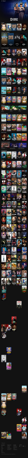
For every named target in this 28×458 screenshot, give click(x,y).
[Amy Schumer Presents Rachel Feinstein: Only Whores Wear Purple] (14, 181)
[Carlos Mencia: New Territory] (3, 212)
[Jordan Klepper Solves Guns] (8, 320)
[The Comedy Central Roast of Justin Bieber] (24, 227)
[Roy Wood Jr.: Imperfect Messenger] (24, 381)
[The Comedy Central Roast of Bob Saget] (19, 220)
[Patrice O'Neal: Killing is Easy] (3, 374)
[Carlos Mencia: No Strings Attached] (8, 212)
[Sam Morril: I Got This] (19, 397)
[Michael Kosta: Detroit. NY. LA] (3, 350)
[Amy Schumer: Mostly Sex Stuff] (24, 181)
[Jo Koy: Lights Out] (24, 304)
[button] (3, 27)
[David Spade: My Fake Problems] (24, 250)
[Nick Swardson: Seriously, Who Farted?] (19, 358)
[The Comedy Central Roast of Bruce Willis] (24, 220)
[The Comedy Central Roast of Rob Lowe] (8, 235)
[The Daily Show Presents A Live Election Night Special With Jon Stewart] (3, 250)
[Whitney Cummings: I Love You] (19, 435)
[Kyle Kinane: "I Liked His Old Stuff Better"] (19, 335)
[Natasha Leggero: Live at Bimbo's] (24, 350)
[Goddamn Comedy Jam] (19, 274)
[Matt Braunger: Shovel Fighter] (24, 343)
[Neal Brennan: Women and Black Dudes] (14, 358)
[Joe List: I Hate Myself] (8, 312)
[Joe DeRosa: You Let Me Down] (3, 312)
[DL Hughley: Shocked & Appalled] (19, 243)
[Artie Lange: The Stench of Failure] (19, 189)
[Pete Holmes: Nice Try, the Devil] (19, 374)
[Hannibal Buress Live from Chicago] (8, 281)
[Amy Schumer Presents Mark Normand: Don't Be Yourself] (8, 181)
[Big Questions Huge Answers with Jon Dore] (19, 197)
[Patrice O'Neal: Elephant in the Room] (24, 366)
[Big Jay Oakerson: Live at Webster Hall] (14, 197)
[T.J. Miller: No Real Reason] (24, 404)
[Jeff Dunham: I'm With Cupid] (24, 289)
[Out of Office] (19, 366)
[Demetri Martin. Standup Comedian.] (8, 258)
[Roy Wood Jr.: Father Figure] (19, 381)
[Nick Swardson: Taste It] (24, 358)
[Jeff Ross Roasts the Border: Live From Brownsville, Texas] (3, 304)
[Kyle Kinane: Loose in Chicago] (24, 335)
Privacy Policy (8, 447)
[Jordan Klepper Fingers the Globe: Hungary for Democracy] (14, 320)
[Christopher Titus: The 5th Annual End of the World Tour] (3, 220)
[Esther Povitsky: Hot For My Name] (24, 266)
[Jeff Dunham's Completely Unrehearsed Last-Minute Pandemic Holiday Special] (3, 297)
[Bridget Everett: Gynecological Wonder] (3, 204)
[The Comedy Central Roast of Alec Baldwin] (14, 220)
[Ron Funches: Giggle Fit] (14, 381)
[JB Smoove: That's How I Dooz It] (8, 289)
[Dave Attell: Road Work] (19, 250)
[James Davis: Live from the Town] (14, 289)
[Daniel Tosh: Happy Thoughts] (14, 250)
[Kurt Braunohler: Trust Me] (8, 335)
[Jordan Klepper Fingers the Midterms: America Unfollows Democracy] (19, 320)
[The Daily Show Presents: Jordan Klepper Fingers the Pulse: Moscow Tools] (3, 327)
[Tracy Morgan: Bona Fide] (24, 420)
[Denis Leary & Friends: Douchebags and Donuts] (14, 258)
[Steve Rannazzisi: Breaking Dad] (8, 404)
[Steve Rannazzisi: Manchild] (14, 404)
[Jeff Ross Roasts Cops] (19, 297)
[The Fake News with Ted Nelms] (14, 274)
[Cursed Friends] (14, 243)
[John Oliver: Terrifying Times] (3, 320)
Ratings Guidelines (15, 447)
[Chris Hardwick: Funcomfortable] (24, 212)
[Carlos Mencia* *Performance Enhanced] (24, 204)
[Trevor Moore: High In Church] (3, 427)
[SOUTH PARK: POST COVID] (19, 389)
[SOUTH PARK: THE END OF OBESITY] (14, 397)
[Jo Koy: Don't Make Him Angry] (19, 304)
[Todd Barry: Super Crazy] (14, 420)
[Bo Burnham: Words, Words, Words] (24, 197)
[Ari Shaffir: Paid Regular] (14, 189)
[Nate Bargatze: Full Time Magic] (3, 358)
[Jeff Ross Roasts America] (14, 297)
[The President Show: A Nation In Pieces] (24, 374)
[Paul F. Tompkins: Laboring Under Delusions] (8, 374)
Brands (2, 450)
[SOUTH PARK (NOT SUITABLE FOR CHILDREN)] (8, 397)
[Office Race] (14, 366)
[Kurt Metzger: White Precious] (14, 335)
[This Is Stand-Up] (3, 420)
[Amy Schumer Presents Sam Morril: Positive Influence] (19, 181)
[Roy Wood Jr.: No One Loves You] (3, 389)
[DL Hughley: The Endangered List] (24, 243)
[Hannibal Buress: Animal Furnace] (3, 281)
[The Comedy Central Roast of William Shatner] (14, 235)
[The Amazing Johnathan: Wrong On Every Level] (3, 181)
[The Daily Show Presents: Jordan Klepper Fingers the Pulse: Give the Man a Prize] (19, 412)
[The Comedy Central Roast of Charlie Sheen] (3, 227)
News (1, 451)
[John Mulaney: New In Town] (19, 312)
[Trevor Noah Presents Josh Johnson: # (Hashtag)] (14, 427)
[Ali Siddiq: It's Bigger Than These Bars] (24, 174)
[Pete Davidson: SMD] (14, 374)
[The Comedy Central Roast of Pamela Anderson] (3, 235)
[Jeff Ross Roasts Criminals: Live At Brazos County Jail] (24, 297)
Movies (2, 447)
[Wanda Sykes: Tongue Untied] (14, 435)
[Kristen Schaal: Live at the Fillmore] (24, 327)
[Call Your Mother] (19, 204)
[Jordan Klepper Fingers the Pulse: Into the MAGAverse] (24, 320)
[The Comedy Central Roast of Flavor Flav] (14, 227)
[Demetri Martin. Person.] (3, 258)
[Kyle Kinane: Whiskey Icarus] (3, 343)
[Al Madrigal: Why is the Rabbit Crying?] (19, 174)
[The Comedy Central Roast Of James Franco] (19, 227)
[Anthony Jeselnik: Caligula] (8, 189)
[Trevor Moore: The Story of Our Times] (8, 427)
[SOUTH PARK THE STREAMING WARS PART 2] (24, 389)
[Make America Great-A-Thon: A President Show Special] (14, 343)
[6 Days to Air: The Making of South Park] (3, 174)
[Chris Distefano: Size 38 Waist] (19, 212)
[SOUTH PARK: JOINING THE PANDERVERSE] (3, 397)
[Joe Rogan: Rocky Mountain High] (14, 312)
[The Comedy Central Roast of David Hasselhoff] (8, 227)
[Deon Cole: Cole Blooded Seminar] (19, 258)
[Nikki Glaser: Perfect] (3, 366)
